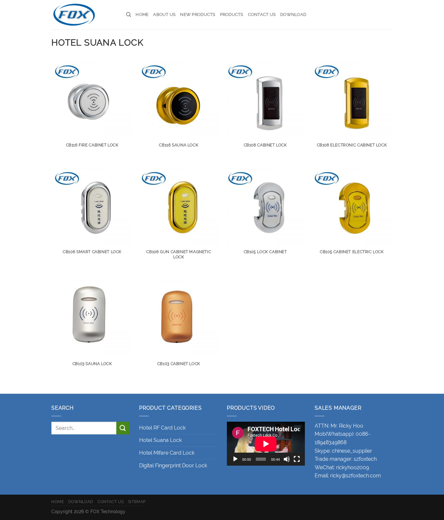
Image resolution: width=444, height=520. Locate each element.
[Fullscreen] (297, 459)
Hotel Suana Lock (160, 440)
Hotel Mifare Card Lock (166, 453)
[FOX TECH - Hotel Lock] (83, 14)
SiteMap (137, 501)
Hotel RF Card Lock (162, 428)
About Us (164, 14)
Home (142, 14)
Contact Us (262, 14)
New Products (197, 14)
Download (293, 14)
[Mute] (286, 459)
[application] (266, 444)
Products (231, 14)
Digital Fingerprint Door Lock (173, 465)
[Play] (235, 459)
